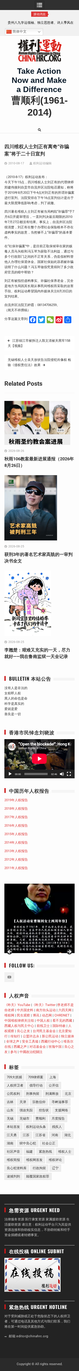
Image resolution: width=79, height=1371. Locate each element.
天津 (23, 1102)
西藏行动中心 (51, 1041)
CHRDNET (62, 1015)
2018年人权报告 (16, 809)
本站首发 (13, 1127)
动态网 (47, 1015)
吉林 (10, 1102)
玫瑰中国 (55, 1047)
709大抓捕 (14, 1077)
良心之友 (23, 1031)
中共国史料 (25, 1010)
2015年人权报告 (16, 834)
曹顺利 (40, 1118)
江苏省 (40, 1135)
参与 (13, 1052)
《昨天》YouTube (17, 1005)
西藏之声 (20, 1047)
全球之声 (12, 1041)
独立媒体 (67, 1036)
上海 (52, 1077)
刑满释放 (52, 1094)
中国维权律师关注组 (19, 1021)
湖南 (10, 1143)
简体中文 (19, 32)
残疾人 (57, 1127)
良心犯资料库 (17, 1168)
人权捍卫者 (15, 1085)
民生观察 (23, 1015)
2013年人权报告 (16, 851)
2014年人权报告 (16, 842)
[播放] (10, 774)
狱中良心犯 (28, 1143)
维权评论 (55, 1160)
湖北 (67, 1135)
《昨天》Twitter (44, 1005)
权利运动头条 (36, 1127)
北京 (68, 1094)
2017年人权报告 (16, 817)
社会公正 (48, 1143)
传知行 (15, 1036)
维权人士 (64, 1152)
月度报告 (58, 1118)
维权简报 (13, 1160)
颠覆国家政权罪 (37, 1176)
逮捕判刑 (13, 1176)
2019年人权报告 (16, 800)
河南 (55, 1135)
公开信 (54, 1085)
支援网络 (61, 1110)
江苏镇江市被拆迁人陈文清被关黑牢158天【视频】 (39, 343)
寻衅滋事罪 (60, 1102)
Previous (10, 952)
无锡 (10, 1118)
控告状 (44, 1110)
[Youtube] (9, 977)
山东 (10, 1110)
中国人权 (43, 1021)
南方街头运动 (46, 1010)
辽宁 (55, 1168)
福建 (29, 1152)
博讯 (36, 1015)
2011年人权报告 (16, 868)
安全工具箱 (30, 1041)
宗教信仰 (38, 1102)
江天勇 (12, 1135)
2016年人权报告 (16, 826)
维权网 (9, 1015)
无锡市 (24, 1118)
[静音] (62, 774)
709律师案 (35, 1077)
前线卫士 (43, 1026)
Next (69, 952)
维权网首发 (34, 1160)
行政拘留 (39, 1168)
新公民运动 (50, 1036)
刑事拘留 (32, 1094)
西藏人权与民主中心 (19, 1026)
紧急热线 (45, 1152)
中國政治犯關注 (31, 1052)
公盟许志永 (31, 1036)
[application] (39, 758)
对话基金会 (37, 1047)
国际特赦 (59, 1026)
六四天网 (65, 1010)
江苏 (26, 1135)
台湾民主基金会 (44, 1031)
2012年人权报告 (16, 859)
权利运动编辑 (42, 163)
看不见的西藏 (62, 1021)
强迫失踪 (26, 1110)
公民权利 (13, 1094)
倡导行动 (36, 1085)
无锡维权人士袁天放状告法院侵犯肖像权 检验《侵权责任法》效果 (39, 362)
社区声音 (13, 1152)
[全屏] (69, 774)
